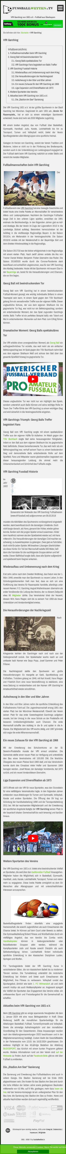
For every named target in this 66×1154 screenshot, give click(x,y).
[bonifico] (9, 1121)
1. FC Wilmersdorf (41, 983)
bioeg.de (49, 1129)
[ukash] (9, 1114)
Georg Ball (54, 342)
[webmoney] (45, 1114)
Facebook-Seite (41, 1055)
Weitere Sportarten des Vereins (23, 91)
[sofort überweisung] (33, 1108)
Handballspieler (10, 941)
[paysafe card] (45, 1108)
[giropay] (57, 1108)
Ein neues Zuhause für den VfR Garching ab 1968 (37, 84)
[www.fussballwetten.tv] (30, 9)
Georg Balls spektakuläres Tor (28, 60)
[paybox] (33, 1114)
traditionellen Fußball (41, 872)
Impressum (33, 1132)
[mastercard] (21, 1108)
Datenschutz (57, 1129)
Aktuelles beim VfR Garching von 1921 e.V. (29, 95)
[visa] (9, 1108)
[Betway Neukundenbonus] (33, 27)
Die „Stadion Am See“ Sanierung (29, 99)
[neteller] (57, 1114)
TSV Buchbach (10, 439)
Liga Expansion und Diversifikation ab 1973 (34, 88)
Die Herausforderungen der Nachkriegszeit (34, 76)
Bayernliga (11, 272)
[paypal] (39, 1121)
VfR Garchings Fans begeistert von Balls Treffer (36, 64)
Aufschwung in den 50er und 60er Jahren (33, 80)
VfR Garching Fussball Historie (23, 68)
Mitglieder (16, 595)
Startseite (24, 32)
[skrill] (21, 1114)
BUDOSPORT (9, 1048)
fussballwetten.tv (39, 1139)
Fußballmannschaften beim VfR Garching (28, 53)
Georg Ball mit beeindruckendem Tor (26, 57)
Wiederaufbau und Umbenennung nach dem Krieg (37, 72)
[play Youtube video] (33, 379)
